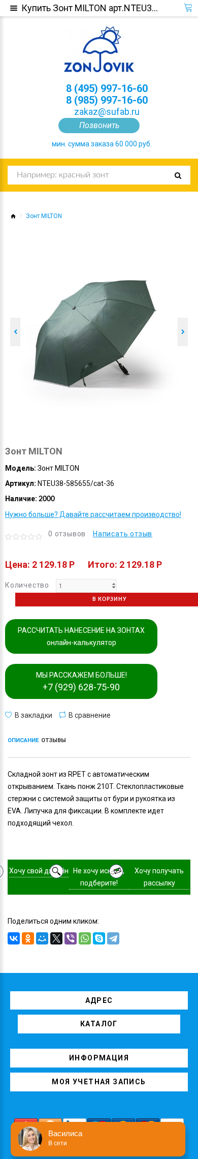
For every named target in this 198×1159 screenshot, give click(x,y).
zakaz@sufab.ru (107, 111)
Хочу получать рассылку (159, 877)
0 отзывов (67, 534)
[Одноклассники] (28, 938)
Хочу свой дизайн (39, 871)
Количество (27, 585)
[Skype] (99, 938)
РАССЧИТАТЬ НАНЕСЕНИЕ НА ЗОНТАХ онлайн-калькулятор (81, 636)
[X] (56, 938)
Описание (23, 740)
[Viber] (70, 938)
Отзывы (53, 740)
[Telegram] (113, 938)
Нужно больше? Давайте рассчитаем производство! (93, 514)
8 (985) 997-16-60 (107, 100)
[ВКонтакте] (14, 938)
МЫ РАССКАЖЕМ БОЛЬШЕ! (81, 681)
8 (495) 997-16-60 (107, 88)
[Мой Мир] (42, 938)
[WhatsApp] (85, 938)
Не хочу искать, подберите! (98, 877)
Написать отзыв (122, 534)
